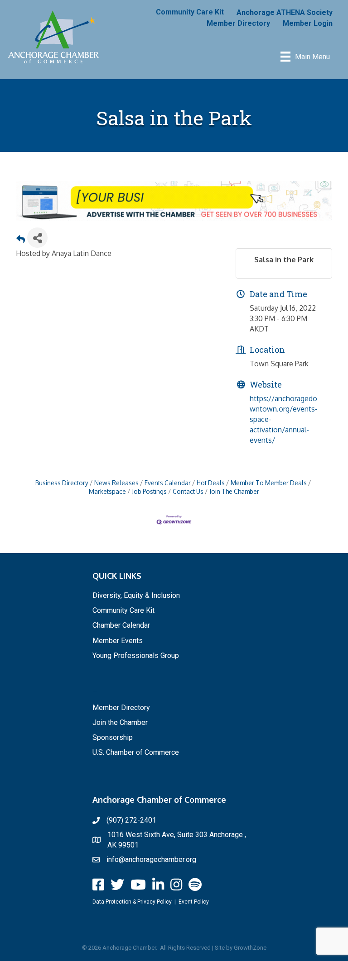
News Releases (116, 483)
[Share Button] (37, 237)
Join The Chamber (234, 491)
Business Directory (61, 483)
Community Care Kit (190, 12)
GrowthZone (250, 947)
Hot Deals (211, 483)
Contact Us (188, 491)
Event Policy (194, 902)
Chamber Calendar (121, 625)
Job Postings (149, 491)
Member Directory (238, 23)
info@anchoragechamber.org (151, 859)
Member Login (308, 23)
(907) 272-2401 (131, 820)
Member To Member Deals (269, 483)
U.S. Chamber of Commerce (135, 752)
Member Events (117, 640)
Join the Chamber (120, 722)
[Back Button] (20, 240)
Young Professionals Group (135, 655)
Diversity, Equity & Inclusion (136, 595)
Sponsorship (112, 737)
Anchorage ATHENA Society (285, 12)
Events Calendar (168, 483)
